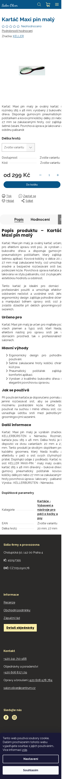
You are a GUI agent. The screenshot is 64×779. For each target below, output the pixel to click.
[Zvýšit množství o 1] (57, 175)
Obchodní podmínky (17, 610)
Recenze (9, 602)
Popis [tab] (19, 219)
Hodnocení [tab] (40, 219)
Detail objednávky (20, 627)
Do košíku (32, 184)
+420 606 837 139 (15, 672)
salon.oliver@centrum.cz (20, 688)
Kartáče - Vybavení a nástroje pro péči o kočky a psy (47, 510)
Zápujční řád (12, 618)
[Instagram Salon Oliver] (14, 717)
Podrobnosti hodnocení (17, 31)
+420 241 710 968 (15, 658)
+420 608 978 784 (40, 680)
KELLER (18, 36)
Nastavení (30, 759)
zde (24, 750)
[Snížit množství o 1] (40, 175)
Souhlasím (30, 770)
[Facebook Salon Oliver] (6, 717)
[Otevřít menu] (56, 4)
